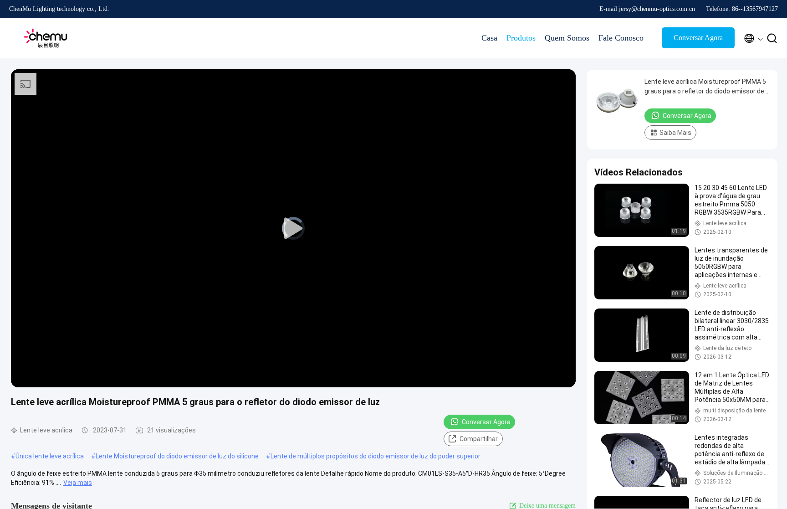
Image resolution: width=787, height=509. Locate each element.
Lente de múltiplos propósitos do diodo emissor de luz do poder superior (375, 456)
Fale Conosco (621, 37)
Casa (489, 37)
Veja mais (77, 482)
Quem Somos (567, 37)
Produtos (521, 37)
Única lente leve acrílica (49, 456)
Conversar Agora (698, 37)
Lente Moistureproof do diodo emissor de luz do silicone (177, 456)
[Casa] (45, 38)
